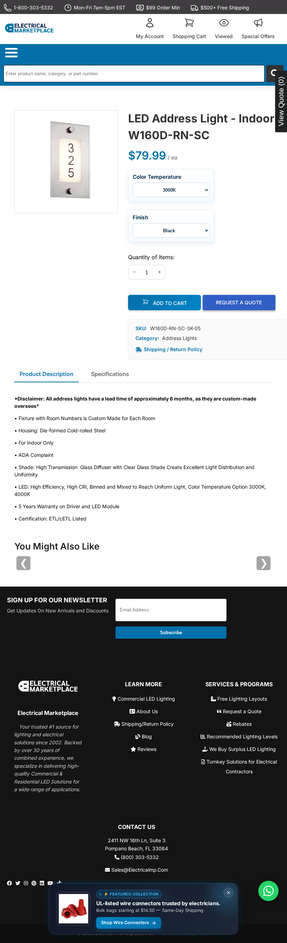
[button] (150, 28)
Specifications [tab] (110, 373)
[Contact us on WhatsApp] (268, 891)
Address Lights (179, 338)
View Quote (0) (281, 101)
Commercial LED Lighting (145, 699)
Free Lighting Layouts (241, 699)
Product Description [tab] (47, 373)
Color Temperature (157, 176)
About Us (146, 711)
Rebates (241, 724)
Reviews (146, 749)
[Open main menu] (12, 52)
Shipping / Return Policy (173, 349)
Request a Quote (241, 711)
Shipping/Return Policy (147, 724)
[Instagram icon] (26, 883)
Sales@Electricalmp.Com (139, 870)
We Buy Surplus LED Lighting (242, 749)
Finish (140, 217)
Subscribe (171, 632)
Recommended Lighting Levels (241, 736)
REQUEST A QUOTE (239, 302)
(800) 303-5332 (139, 857)
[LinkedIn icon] (42, 883)
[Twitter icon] (17, 883)
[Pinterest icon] (33, 883)
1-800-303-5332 (33, 7)
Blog (146, 736)
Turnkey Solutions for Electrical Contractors (241, 766)
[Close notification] (228, 893)
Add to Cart (169, 303)
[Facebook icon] (9, 883)
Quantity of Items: (151, 257)
